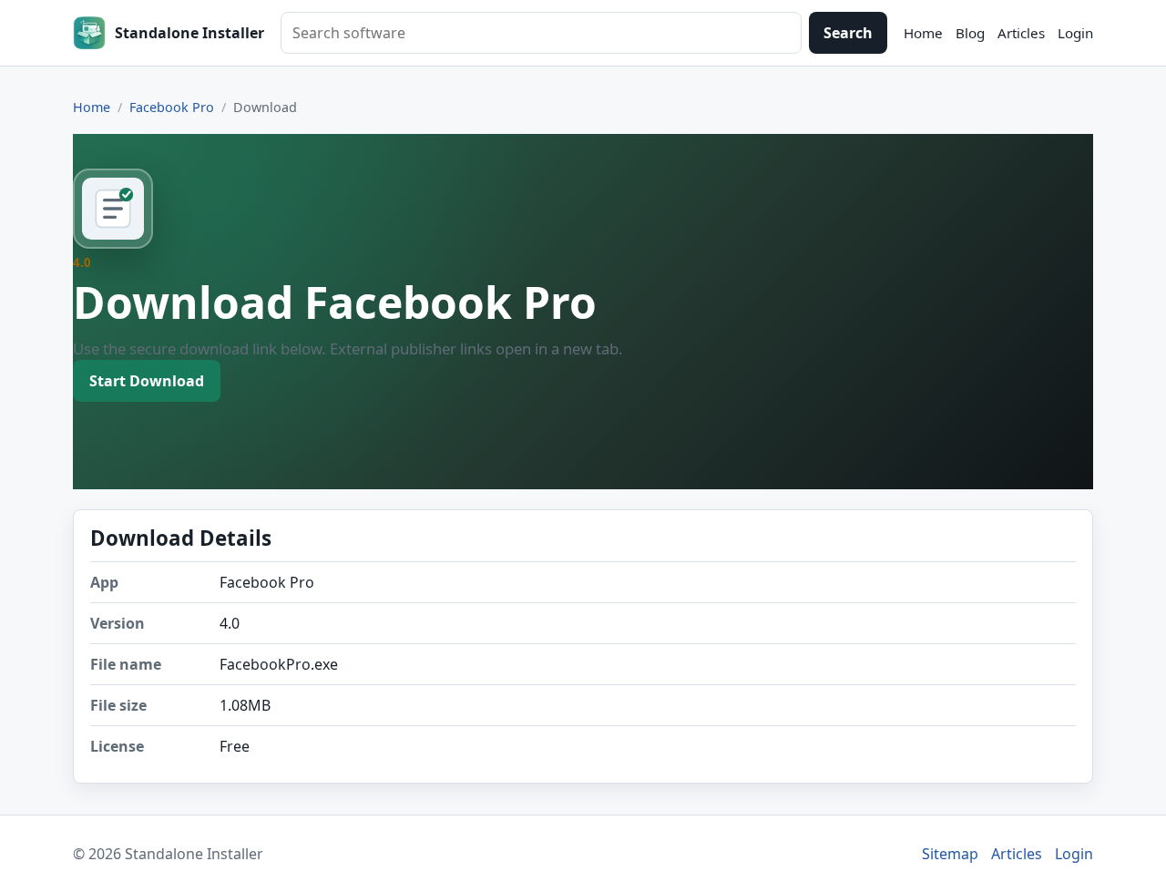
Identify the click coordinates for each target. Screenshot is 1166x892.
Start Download (146, 381)
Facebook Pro (171, 107)
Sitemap (950, 854)
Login (1075, 33)
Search (848, 33)
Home (923, 33)
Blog (970, 33)
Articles (1021, 33)
